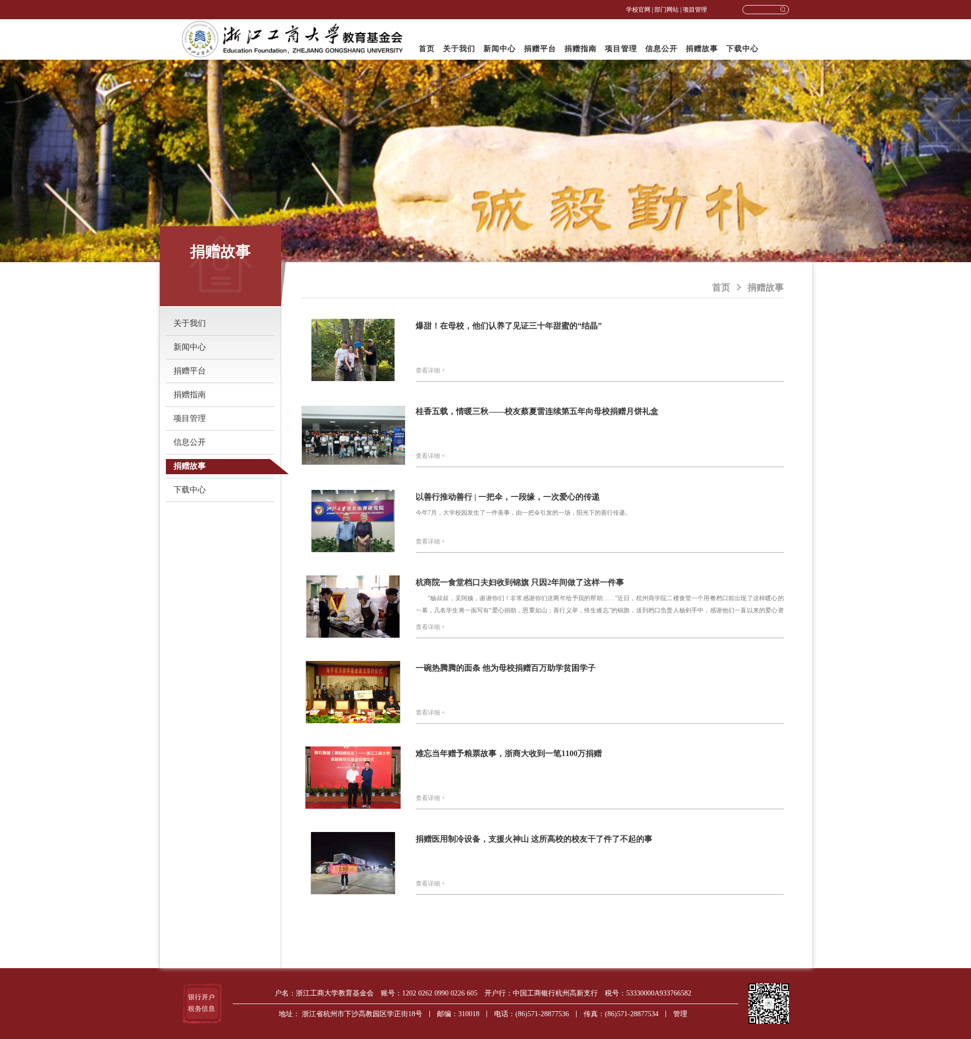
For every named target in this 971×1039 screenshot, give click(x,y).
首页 (427, 49)
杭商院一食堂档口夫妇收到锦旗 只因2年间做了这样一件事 (520, 582)
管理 (680, 1014)
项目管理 (695, 9)
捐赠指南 (580, 49)
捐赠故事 (702, 49)
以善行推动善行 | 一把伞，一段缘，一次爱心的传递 (508, 496)
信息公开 (661, 49)
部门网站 (666, 9)
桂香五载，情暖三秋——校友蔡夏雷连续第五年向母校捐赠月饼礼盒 (537, 411)
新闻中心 (499, 49)
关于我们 (459, 49)
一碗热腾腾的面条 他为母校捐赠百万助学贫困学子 (506, 667)
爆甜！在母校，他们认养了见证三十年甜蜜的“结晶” (509, 325)
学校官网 (638, 9)
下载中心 (742, 49)
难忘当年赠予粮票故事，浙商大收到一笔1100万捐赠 (509, 753)
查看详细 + (430, 370)
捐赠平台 (540, 49)
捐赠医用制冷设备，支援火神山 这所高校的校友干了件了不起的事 (534, 839)
